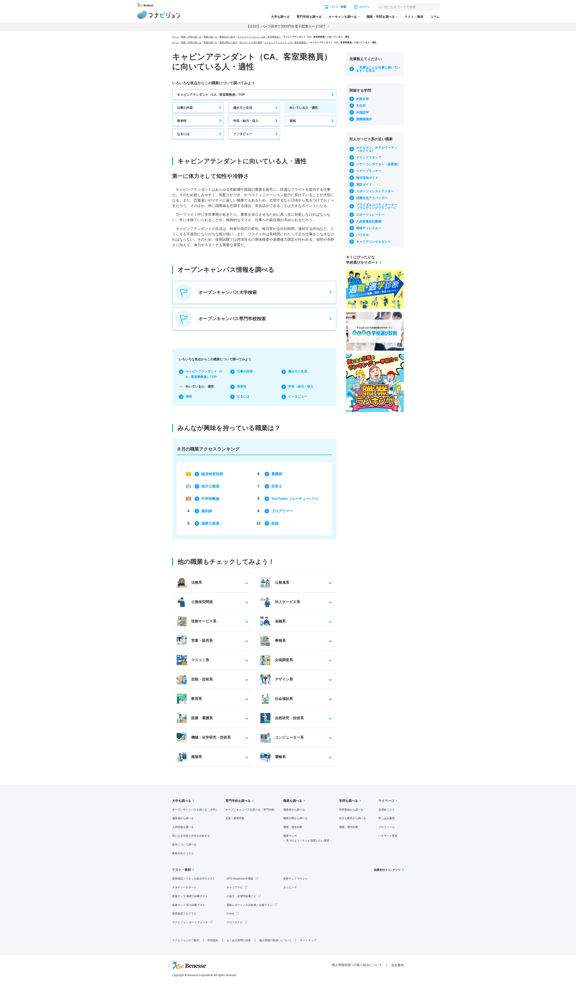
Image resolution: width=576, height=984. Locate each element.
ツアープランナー (368, 170)
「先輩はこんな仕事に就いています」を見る (378, 69)
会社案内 (397, 965)
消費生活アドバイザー (372, 198)
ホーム (175, 37)
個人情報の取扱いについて (275, 940)
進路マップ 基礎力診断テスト (190, 896)
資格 (293, 120)
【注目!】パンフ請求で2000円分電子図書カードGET (285, 26)
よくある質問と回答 (239, 940)
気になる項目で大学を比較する (191, 835)
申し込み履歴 (386, 818)
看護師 (276, 474)
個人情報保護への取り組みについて (357, 965)
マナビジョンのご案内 (185, 940)
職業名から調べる (294, 809)
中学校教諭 (210, 499)
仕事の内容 (185, 107)
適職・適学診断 (292, 827)
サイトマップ (308, 940)
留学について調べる (184, 844)
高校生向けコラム (183, 853)
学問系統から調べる (351, 809)
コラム (435, 16)
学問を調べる (348, 801)
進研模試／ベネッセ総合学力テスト (193, 878)
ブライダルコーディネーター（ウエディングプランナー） (376, 206)
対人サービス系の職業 (251, 42)
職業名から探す (227, 37)
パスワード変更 (387, 835)
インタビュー (242, 134)
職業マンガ (307, 838)
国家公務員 (210, 523)
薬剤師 (206, 511)
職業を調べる (210, 37)
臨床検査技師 (212, 474)
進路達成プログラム (184, 913)
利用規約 (212, 940)
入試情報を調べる (183, 827)
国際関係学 (364, 119)
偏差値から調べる (183, 818)
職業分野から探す (228, 42)
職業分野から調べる (295, 818)
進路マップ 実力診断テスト (188, 905)
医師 (275, 523)
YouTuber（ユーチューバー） (295, 499)
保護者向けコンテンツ (387, 869)
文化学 (361, 105)
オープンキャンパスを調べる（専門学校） (251, 809)
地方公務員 (210, 486)
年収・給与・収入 (246, 120)
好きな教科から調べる (352, 818)
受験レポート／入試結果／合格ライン (249, 905)
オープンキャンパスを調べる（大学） (195, 809)
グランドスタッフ (368, 157)
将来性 (182, 120)
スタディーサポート (184, 887)
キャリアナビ (235, 887)
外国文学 (362, 98)
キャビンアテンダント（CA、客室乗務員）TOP (211, 94)
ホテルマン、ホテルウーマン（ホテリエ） (376, 149)
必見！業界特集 (234, 818)
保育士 (276, 486)
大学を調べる (280, 16)
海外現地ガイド (367, 177)
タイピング (290, 887)
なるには (183, 134)
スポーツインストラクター (375, 191)
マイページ (386, 801)
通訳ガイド (364, 184)
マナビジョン (158, 15)
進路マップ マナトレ (295, 878)
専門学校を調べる (309, 16)
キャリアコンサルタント (373, 241)
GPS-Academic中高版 (240, 878)
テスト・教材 (414, 16)
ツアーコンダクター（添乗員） (378, 164)
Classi (230, 913)
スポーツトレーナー (370, 214)
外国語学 (362, 112)
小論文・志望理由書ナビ (241, 896)
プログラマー (282, 511)
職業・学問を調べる (381, 16)
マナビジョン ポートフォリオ (190, 922)
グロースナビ (235, 922)
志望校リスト (386, 809)
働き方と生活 (242, 107)
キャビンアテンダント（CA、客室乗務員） (259, 37)
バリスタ (362, 234)
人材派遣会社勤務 (368, 221)
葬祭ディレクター (368, 228)
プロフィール (386, 827)
